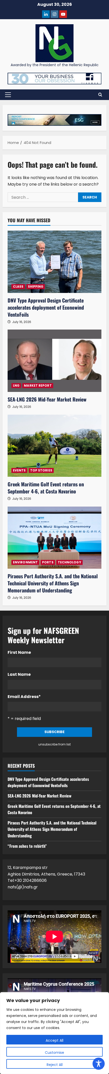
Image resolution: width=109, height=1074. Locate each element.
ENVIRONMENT (25, 562)
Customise (54, 1052)
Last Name (19, 674)
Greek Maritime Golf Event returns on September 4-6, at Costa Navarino (46, 487)
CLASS (18, 286)
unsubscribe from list (54, 744)
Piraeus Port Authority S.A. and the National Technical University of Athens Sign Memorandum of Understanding (53, 583)
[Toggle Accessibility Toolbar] (98, 1063)
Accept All (54, 1040)
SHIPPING (36, 286)
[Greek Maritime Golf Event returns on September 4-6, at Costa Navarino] (54, 446)
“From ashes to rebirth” (27, 846)
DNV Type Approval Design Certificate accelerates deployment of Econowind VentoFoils (46, 307)
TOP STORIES (41, 470)
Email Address (24, 697)
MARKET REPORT (37, 385)
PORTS (47, 562)
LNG (16, 385)
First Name (19, 652)
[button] (8, 94)
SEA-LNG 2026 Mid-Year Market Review (47, 399)
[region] (54, 1033)
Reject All (55, 1064)
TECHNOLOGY (69, 562)
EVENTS (19, 470)
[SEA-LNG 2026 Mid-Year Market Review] (54, 361)
